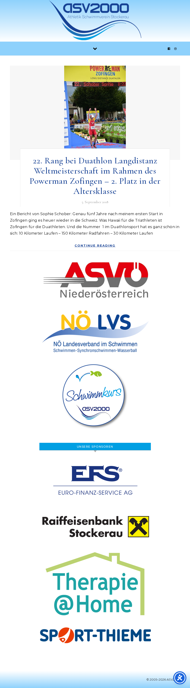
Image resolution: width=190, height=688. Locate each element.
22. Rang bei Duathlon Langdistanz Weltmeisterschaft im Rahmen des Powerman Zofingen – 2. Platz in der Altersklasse (95, 175)
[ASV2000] (95, 21)
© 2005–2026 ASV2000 (163, 679)
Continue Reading (95, 245)
